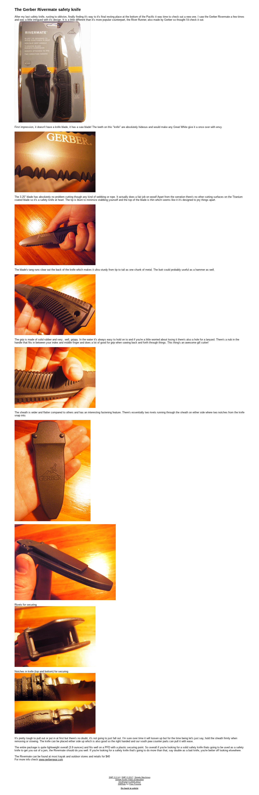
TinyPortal (123, 782)
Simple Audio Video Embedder (129, 779)
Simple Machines (142, 777)
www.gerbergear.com (51, 759)
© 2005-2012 (134, 782)
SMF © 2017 (127, 777)
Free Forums (135, 784)
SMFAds (122, 784)
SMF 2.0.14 (114, 777)
